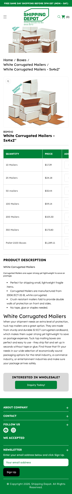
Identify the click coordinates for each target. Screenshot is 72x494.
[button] (59, 16)
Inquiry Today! (36, 384)
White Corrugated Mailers (24, 64)
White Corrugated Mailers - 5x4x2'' (31, 69)
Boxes (21, 60)
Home (8, 60)
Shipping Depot (41, 484)
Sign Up (11, 472)
